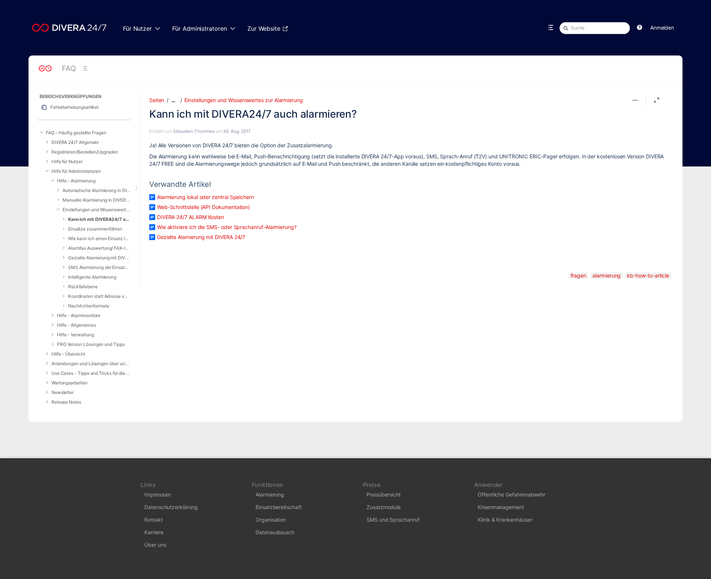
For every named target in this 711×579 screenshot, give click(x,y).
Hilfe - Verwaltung (75, 334)
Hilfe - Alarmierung (76, 181)
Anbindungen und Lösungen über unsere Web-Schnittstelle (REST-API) (90, 363)
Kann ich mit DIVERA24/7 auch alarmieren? (99, 219)
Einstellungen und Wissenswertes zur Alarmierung (96, 209)
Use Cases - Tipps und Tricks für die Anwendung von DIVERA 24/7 (90, 373)
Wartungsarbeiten (69, 383)
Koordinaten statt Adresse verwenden (99, 296)
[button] (639, 27)
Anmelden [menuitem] (662, 27)
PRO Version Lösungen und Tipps (91, 344)
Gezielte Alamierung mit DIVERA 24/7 (99, 257)
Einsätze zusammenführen (95, 229)
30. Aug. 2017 (236, 131)
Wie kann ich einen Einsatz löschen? (99, 238)
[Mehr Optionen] (635, 100)
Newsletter (62, 392)
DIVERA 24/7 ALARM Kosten (190, 217)
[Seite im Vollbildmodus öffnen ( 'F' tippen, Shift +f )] (656, 100)
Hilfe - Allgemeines (76, 325)
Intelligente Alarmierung (92, 277)
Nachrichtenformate (88, 306)
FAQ (69, 68)
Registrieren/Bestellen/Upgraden (84, 152)
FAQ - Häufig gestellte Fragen (76, 132)
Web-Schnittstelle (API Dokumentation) (203, 207)
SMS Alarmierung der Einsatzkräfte (99, 267)
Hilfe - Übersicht (68, 354)
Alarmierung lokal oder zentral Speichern (205, 197)
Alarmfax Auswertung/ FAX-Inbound (99, 248)
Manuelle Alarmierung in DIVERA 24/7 (96, 200)
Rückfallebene (83, 286)
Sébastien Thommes (194, 131)
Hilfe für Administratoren (76, 171)
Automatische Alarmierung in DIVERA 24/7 (96, 190)
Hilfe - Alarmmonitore (79, 315)
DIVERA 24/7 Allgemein (75, 142)
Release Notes (66, 402)
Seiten (156, 100)
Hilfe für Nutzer (67, 161)
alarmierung (606, 275)
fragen (579, 275)
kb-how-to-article (648, 275)
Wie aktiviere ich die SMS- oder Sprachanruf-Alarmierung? (227, 227)
